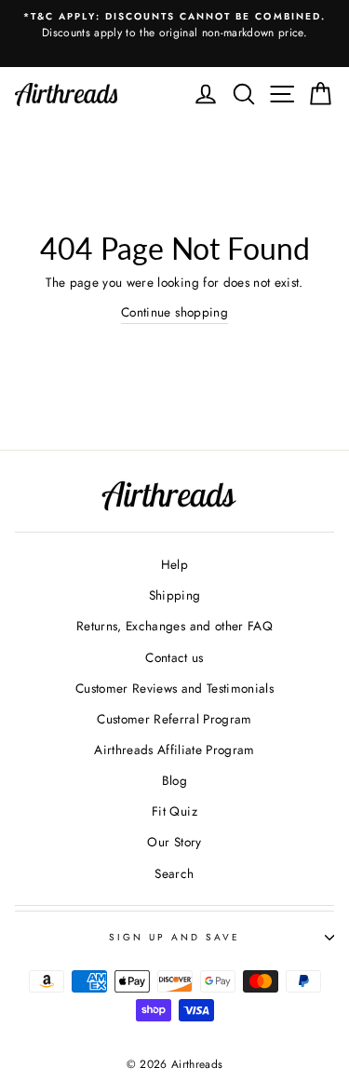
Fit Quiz (174, 811)
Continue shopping (174, 312)
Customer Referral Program (174, 718)
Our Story (174, 841)
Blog (174, 780)
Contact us (174, 657)
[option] (174, 26)
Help (174, 564)
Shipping (175, 595)
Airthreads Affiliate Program (174, 749)
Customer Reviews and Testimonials (174, 688)
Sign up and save (175, 937)
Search (174, 873)
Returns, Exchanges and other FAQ (174, 625)
